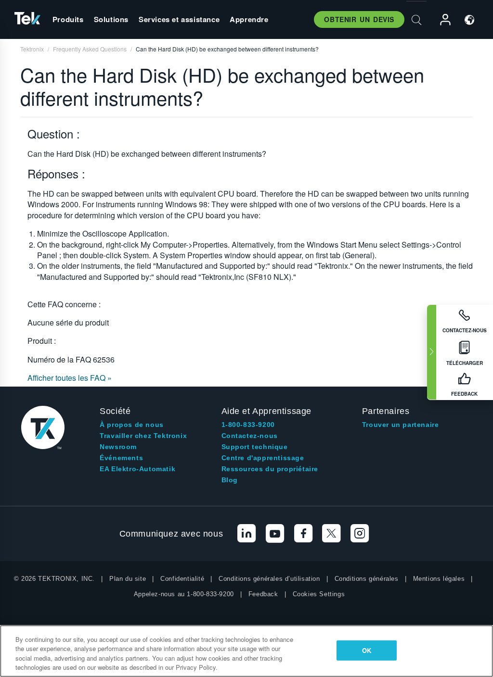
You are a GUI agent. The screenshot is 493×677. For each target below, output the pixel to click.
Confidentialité (182, 578)
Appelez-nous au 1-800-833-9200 (184, 594)
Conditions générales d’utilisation (269, 578)
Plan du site (127, 578)
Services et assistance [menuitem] (179, 19)
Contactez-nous (249, 435)
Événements (121, 458)
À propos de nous (132, 424)
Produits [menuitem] (68, 19)
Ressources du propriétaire (270, 469)
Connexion (441, 20)
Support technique (254, 447)
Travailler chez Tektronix (143, 435)
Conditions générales (367, 578)
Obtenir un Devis (359, 19)
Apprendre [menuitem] (249, 19)
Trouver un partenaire (400, 424)
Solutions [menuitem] (111, 19)
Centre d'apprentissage (262, 458)
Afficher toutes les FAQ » (69, 377)
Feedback (263, 594)
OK (366, 650)
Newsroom (118, 447)
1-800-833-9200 (248, 424)
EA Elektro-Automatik (137, 469)
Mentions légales (439, 578)
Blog (229, 480)
